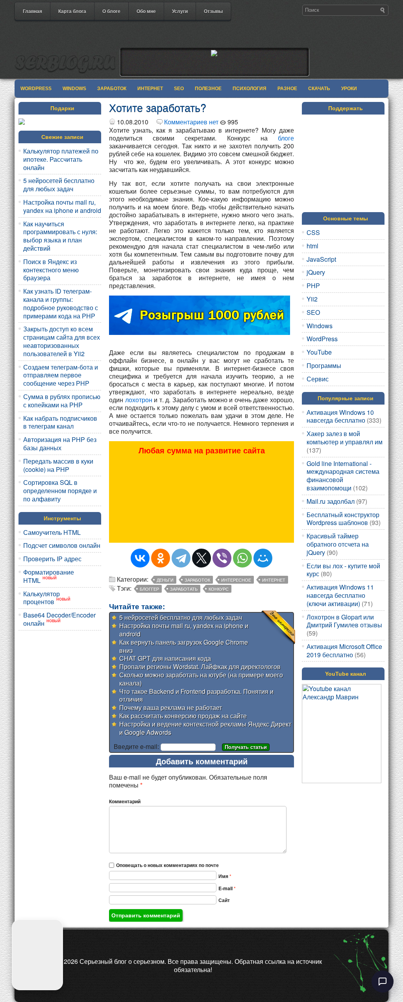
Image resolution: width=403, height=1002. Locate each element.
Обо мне (146, 11)
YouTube (319, 352)
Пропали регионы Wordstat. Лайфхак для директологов (200, 666)
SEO (179, 88)
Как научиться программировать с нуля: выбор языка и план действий (60, 236)
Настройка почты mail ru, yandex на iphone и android (62, 206)
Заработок (111, 88)
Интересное (236, 580)
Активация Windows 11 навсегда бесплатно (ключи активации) (340, 595)
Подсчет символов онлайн (61, 545)
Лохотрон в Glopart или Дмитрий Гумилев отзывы (344, 621)
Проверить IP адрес (52, 558)
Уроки (349, 88)
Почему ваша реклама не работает (170, 707)
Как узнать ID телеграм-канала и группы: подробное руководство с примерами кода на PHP (60, 303)
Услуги (180, 11)
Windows (74, 88)
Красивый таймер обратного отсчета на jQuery (338, 544)
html (312, 245)
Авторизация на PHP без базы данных (59, 443)
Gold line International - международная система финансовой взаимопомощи (343, 475)
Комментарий (124, 801)
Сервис (318, 378)
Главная (32, 11)
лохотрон (138, 399)
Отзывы (213, 11)
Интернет (150, 88)
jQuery (316, 272)
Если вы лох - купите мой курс (343, 570)
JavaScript (321, 259)
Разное (287, 88)
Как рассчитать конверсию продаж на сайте (183, 715)
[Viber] (222, 558)
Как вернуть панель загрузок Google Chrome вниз (183, 646)
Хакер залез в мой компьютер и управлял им (345, 437)
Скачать (319, 88)
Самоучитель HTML (52, 532)
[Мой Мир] (262, 558)
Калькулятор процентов (41, 597)
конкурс (219, 589)
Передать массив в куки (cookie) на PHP (58, 465)
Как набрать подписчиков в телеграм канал (60, 422)
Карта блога (72, 11)
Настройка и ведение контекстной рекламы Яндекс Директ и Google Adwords (205, 728)
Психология (249, 88)
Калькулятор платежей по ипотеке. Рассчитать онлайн (60, 159)
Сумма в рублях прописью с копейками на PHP (61, 400)
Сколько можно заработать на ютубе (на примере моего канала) (201, 679)
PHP (313, 285)
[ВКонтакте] (140, 558)
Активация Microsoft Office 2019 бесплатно (344, 650)
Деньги (165, 580)
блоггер (149, 589)
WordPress (36, 88)
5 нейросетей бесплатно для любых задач (58, 184)
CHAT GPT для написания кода (165, 658)
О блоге (111, 11)
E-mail (227, 888)
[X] (201, 558)
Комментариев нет (191, 121)
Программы (324, 365)
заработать (184, 589)
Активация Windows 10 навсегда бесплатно (340, 416)
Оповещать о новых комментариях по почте (167, 865)
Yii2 (312, 298)
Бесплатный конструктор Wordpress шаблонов (343, 518)
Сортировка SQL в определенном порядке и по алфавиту (60, 490)
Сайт (224, 900)
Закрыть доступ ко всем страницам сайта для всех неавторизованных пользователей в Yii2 (61, 341)
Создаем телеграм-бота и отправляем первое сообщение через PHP (60, 375)
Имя (224, 876)
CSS (313, 232)
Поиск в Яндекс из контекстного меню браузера (51, 270)
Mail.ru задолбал (331, 501)
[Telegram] (181, 558)
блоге (286, 137)
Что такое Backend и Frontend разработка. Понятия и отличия (196, 695)
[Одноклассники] (160, 558)
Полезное (208, 88)
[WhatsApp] (242, 558)
